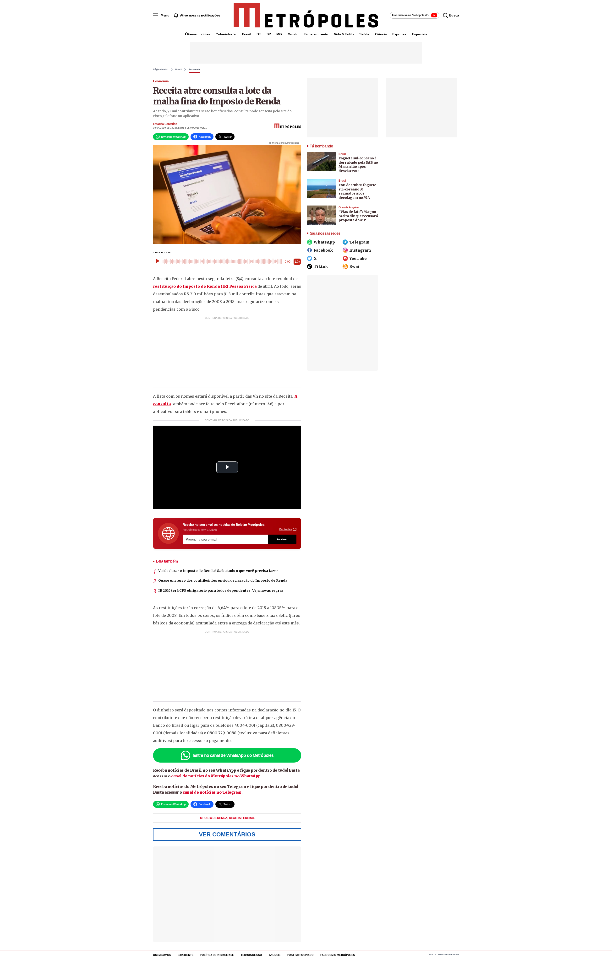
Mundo (293, 34)
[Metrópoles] (306, 15)
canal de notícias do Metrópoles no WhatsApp (216, 776)
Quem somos (162, 955)
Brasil (246, 34)
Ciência (381, 34)
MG (279, 34)
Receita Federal (242, 818)
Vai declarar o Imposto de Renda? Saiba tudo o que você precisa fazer (218, 571)
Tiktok (321, 266)
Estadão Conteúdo (165, 124)
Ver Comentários (227, 834)
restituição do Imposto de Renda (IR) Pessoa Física (205, 286)
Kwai (354, 266)
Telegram (359, 242)
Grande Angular (349, 207)
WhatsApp (324, 242)
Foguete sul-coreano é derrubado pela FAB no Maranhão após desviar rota (358, 164)
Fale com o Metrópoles (337, 955)
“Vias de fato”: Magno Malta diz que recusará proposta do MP (358, 216)
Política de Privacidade (217, 955)
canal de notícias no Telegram (212, 792)
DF (259, 34)
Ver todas (285, 529)
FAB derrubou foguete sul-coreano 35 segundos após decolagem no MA (357, 191)
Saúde (364, 34)
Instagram (360, 250)
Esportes (399, 34)
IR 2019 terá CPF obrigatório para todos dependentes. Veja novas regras (221, 590)
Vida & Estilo (344, 34)
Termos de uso (251, 955)
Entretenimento (316, 34)
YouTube (358, 258)
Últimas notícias (197, 34)
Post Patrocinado (300, 955)
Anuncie (274, 955)
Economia (194, 69)
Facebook (323, 250)
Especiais (419, 34)
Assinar (282, 539)
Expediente (185, 955)
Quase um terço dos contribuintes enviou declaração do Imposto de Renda (222, 580)
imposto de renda (214, 818)
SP (269, 34)
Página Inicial (160, 69)
